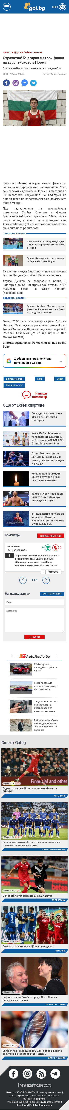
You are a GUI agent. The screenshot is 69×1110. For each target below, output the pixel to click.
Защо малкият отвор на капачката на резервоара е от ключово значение (45, 706)
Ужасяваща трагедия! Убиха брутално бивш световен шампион (46, 477)
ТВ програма (58, 900)
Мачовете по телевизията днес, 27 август (27, 895)
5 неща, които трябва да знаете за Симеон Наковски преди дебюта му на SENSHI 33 (47, 518)
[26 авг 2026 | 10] (34, 975)
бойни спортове (14, 385)
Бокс (39, 379)
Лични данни (45, 1105)
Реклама (24, 1095)
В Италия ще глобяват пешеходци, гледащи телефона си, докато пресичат (46, 725)
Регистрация (55, 594)
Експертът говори (55, 1004)
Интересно (59, 796)
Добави (34, 637)
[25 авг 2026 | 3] (34, 767)
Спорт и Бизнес (56, 1058)
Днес (58, 7)
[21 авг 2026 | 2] (34, 1029)
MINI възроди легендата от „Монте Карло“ (45, 667)
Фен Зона (60, 951)
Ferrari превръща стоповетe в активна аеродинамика (45, 686)
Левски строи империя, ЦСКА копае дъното (28, 946)
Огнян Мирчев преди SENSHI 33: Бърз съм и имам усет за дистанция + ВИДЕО (47, 458)
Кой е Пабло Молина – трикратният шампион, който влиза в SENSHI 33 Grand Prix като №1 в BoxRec (47, 440)
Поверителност (38, 1095)
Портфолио (39, 1099)
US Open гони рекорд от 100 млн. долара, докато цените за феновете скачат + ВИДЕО (32, 1052)
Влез (45, 594)
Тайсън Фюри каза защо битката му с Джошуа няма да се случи (47, 497)
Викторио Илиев (14, 379)
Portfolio (33, 1105)
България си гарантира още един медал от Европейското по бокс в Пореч (45, 244)
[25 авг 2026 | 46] (34, 925)
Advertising (22, 1105)
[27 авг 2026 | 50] (34, 820)
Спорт (60, 379)
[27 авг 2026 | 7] (34, 874)
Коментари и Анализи (53, 849)
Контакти (14, 1095)
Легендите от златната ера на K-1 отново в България (46, 417)
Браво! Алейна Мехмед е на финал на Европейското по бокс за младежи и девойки (45, 309)
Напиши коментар (39, 395)
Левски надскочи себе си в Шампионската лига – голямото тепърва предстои (32, 844)
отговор (53, 571)
